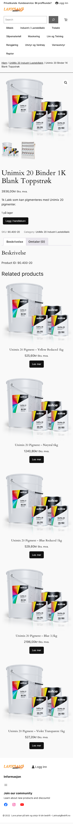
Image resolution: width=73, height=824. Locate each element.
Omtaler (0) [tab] (36, 241)
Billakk (9, 27)
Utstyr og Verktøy (35, 44)
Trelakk (56, 27)
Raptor (10, 53)
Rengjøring (12, 44)
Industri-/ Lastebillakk (32, 27)
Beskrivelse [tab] (14, 241)
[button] (66, 83)
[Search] (53, 19)
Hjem (4, 62)
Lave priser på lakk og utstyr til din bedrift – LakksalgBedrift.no (40, 815)
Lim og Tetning (55, 36)
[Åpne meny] (6, 785)
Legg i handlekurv (16, 220)
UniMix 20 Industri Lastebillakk (26, 62)
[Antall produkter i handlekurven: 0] (65, 19)
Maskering (34, 36)
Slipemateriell (13, 36)
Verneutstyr (58, 44)
